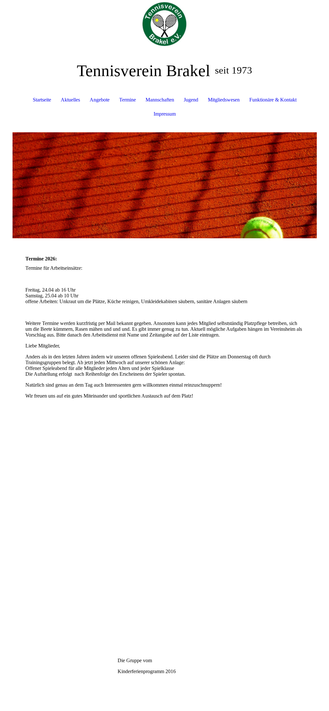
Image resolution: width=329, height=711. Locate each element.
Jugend (191, 99)
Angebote (100, 99)
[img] (165, 24)
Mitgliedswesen (224, 99)
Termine (127, 99)
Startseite (42, 99)
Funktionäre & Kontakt (273, 99)
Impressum (165, 114)
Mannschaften (160, 99)
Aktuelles (70, 99)
